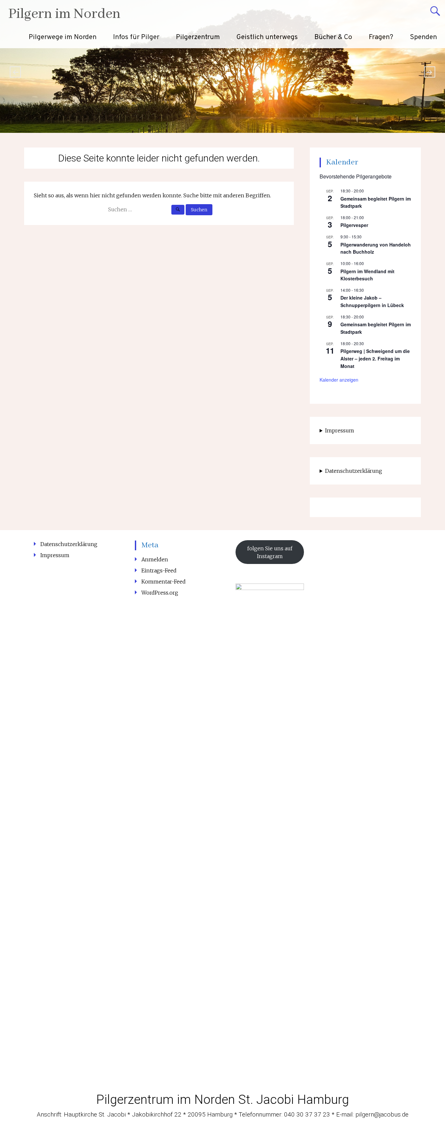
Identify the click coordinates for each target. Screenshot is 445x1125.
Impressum (339, 430)
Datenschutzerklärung (353, 471)
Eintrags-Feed (159, 570)
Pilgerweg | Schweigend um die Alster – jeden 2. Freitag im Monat (375, 358)
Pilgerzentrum (198, 37)
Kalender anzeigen (339, 379)
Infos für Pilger (136, 37)
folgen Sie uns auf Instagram (270, 552)
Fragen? (381, 37)
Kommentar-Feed (163, 581)
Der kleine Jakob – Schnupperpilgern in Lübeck (372, 301)
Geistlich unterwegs (267, 37)
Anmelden (154, 559)
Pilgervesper (354, 225)
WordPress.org (159, 592)
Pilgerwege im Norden (62, 37)
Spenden (423, 37)
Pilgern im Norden (64, 14)
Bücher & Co (333, 37)
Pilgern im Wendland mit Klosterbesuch (367, 275)
